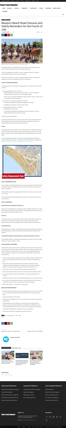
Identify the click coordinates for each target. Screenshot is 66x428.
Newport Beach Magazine (7, 392)
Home (2, 18)
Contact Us (29, 426)
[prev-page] (2, 367)
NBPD (19, 315)
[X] (5, 35)
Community (7, 18)
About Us (19, 426)
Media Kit (24, 426)
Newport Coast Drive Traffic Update (35, 331)
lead (16, 315)
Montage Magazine (49, 389)
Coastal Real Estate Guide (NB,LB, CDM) (9, 397)
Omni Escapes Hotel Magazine (51, 397)
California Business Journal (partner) (9, 400)
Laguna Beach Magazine (28, 392)
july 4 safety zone (11, 315)
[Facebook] (2, 35)
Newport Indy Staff (6, 32)
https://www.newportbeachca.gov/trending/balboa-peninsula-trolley (16, 141)
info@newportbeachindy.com (29, 420)
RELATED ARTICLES (6, 348)
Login (33, 426)
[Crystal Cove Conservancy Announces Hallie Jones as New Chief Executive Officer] (7, 355)
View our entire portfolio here (51, 400)
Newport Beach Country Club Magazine (9, 394)
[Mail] (57, 417)
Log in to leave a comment (7, 374)
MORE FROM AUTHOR (16, 348)
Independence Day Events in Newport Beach (10, 331)
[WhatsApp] (11, 35)
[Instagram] (50, 417)
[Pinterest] (8, 35)
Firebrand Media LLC (28, 417)
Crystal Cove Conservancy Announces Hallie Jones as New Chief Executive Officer (7, 362)
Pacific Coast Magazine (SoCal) (51, 394)
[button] (63, 14)
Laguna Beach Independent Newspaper (31, 389)
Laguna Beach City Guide (28, 394)
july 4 (6, 315)
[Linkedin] (53, 417)
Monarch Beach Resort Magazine (52, 392)
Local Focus (8, 19)
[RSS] (60, 417)
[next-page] (4, 367)
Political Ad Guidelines (39, 426)
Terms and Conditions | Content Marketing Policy (53, 426)
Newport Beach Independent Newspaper (10, 389)
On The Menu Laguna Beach (29, 397)
